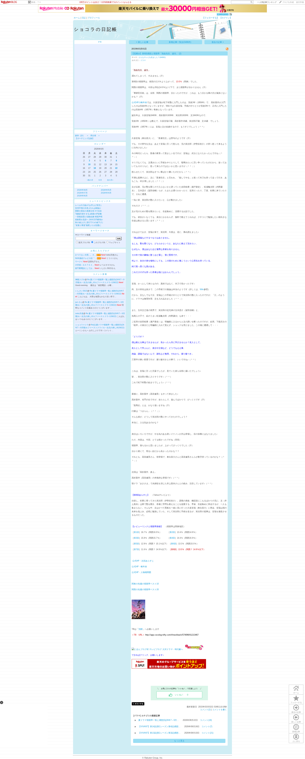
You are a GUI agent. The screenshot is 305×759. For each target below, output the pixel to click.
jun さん (78, 302)
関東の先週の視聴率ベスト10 (145, 584)
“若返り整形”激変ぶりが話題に (88, 225)
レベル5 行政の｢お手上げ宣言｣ (88, 205)
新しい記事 (296, 722)
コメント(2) (205, 709)
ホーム (77, 18)
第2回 (172, 532)
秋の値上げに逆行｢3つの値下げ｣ (89, 222)
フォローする (296, 702)
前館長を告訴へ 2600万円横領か (89, 219)
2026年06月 (82, 196)
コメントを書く (219, 709)
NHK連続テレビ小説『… (85, 258)
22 (116, 168)
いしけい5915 (81, 291)
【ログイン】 (226, 18)
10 (89, 164)
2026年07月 (82, 193)
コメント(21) (207, 733)
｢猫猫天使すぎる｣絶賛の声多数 (88, 214)
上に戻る (296, 741)
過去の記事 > (218, 42)
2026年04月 (106, 193)
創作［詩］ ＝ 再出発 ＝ (87, 135)
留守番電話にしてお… (84, 268)
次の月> (110, 180)
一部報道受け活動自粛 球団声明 (88, 217)
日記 (84, 18)
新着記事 (296, 732)
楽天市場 (300, 2)
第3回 (136, 538)
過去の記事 (296, 712)
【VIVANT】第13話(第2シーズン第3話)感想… (159, 733)
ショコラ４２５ (82, 325)
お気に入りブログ (100, 251)
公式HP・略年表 (139, 566)
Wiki (202, 289)
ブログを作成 (288, 2)
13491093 (222, 14)
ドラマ (143, 60)
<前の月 (90, 180)
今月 (100, 180)
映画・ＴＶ (36, 2)
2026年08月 (82, 190)
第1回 (136, 532)
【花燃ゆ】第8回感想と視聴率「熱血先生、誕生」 (155, 53)
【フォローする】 (210, 18)
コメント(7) (207, 726)
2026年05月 (106, 190)
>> (267, 2)
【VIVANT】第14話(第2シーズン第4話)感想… (159, 726)
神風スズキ (80, 279)
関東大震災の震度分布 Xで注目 (88, 211)
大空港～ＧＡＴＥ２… (84, 265)
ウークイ (79, 261)
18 (95, 168)
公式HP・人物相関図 (141, 572)
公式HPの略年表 (139, 102)
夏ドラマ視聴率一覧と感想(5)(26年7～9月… (158, 720)
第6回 (173, 543)
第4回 (172, 538)
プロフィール (94, 18)
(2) (180, 53)
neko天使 (79, 313)
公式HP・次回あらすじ (143, 561)
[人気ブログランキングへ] (194, 649)
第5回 (136, 543)
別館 (141, 629)
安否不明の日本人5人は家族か (88, 208)
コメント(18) (206, 720)
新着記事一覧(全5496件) (180, 42)
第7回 (136, 549)
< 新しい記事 (142, 42)
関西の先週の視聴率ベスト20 (145, 589)
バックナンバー (100, 186)
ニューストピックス (100, 201)
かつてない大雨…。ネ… (85, 255)
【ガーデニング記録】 (84, 138)
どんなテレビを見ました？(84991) (152, 57)
